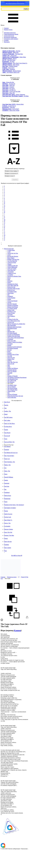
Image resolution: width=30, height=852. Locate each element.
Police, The (7, 471)
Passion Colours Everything (14, 342)
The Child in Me (11, 380)
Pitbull (5, 414)
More (8, 330)
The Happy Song (11, 385)
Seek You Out (11, 357)
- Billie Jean (10, 52)
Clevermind (10, 271)
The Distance (10, 382)
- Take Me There (8, 60)
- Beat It (9, 58)
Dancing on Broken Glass (14, 276)
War (8, 393)
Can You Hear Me (12, 261)
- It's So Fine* (10, 109)
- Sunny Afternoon (13, 94)
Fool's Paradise (11, 297)
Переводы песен (11, 577)
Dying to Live (11, 290)
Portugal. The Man (9, 535)
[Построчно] (13, 604)
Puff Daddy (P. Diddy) (10, 508)
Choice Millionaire (12, 267)
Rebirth (9, 345)
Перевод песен (8, 29)
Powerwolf (7, 435)
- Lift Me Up (9, 90)
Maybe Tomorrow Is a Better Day (16, 324)
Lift (8, 317)
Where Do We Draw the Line (15, 396)
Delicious (9, 281)
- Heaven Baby (13, 104)
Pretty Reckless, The (9, 462)
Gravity (9, 302)
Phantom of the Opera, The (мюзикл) (14, 504)
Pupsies (6, 429)
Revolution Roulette (12, 348)
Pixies (5, 439)
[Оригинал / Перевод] (13, 618)
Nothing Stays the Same (13, 336)
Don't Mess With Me (12, 285)
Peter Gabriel (7, 547)
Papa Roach (7, 432)
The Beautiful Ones (12, 379)
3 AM (8, 251)
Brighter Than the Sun (13, 259)
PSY (5, 468)
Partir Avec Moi (11, 340)
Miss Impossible (11, 325)
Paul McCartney (8, 417)
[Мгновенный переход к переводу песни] (13, 154)
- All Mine (15, 96)
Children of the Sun (12, 265)
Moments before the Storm (14, 327)
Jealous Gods (10, 310)
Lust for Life (10, 322)
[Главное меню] (13, 23)
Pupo (5, 550)
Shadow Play (10, 359)
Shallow (9, 360)
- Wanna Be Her (8, 82)
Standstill (9, 373)
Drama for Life (11, 287)
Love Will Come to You (13, 320)
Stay (8, 374)
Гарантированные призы (11, 34)
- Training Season (9, 66)
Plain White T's (8, 520)
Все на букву (16, 555)
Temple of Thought (12, 376)
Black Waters (10, 258)
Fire (8, 294)
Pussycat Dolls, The (9, 442)
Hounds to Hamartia (12, 305)
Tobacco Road (11, 391)
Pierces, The (7, 523)
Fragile (9, 299)
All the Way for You (12, 253)
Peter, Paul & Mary (9, 455)
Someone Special (11, 370)
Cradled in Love (11, 273)
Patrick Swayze (8, 514)
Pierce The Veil (8, 532)
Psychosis (9, 343)
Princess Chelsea (8, 529)
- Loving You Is (9, 106)
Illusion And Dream (12, 307)
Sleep (8, 366)
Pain (5, 489)
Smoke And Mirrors (12, 368)
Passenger (6, 483)
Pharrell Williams (8, 477)
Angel (9, 255)
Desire (9, 282)
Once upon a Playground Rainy (15, 337)
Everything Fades (12, 291)
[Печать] (27, 618)
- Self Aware (9, 55)
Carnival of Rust (11, 262)
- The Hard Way (12, 54)
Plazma (6, 511)
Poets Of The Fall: (9, 248)
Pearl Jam (6, 486)
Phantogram (7, 498)
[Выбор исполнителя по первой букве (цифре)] (13, 167)
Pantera (6, 480)
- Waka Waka (14, 57)
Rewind (9, 350)
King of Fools (11, 313)
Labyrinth (9, 314)
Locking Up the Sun (12, 319)
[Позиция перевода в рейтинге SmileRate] (2, 620)
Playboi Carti (7, 517)
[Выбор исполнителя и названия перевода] (13, 140)
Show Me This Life (12, 362)
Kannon (17, 630)
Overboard (10, 339)
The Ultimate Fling (12, 389)
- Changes (8, 87)
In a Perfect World (12, 308)
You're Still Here (11, 397)
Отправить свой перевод (11, 39)
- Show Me (8, 93)
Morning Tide (11, 331)
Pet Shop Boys (8, 426)
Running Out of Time (13, 354)
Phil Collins (7, 420)
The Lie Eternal (11, 386)
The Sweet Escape (12, 388)
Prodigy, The (7, 411)
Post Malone (7, 446)
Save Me (9, 356)
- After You (8, 85)
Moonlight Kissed (12, 328)
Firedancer (10, 296)
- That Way (8, 107)
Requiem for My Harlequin (14, 347)
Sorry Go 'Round (11, 371)
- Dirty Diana (10, 64)
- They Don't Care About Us (14, 63)
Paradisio (6, 544)
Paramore (6, 449)
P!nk (5, 408)
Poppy (5, 501)
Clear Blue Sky (11, 270)
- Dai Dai (11, 51)
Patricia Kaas (7, 495)
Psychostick (7, 526)
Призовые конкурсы (10, 32)
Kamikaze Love (11, 311)
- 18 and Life (8, 84)
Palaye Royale (8, 541)
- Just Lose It (8, 67)
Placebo (6, 405)
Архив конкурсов (9, 35)
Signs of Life (10, 363)
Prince (5, 474)
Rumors (9, 353)
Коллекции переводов (10, 37)
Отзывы (6, 40)
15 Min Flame (11, 250)
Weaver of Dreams (12, 394)
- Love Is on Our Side (11, 91)
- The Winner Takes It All (10, 72)
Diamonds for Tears (12, 284)
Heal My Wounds (12, 304)
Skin (8, 365)
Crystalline (10, 274)
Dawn (9, 278)
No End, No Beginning (13, 334)
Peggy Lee (7, 458)
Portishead (7, 492)
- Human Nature (11, 71)
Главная (6, 28)
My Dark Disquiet (12, 333)
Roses (8, 351)
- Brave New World (10, 110)
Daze (8, 279)
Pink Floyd (7, 402)
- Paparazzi (8, 69)
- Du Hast (8, 61)
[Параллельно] (13, 591)
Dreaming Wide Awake (13, 288)
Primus (6, 538)
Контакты (7, 42)
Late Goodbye (11, 316)
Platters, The (7, 465)
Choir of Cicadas (11, 268)
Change (9, 264)
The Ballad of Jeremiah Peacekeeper (16, 377)
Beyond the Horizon (12, 256)
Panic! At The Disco (9, 423)
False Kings (10, 293)
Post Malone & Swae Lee (11, 452)
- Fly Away (8, 88)
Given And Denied (12, 301)
